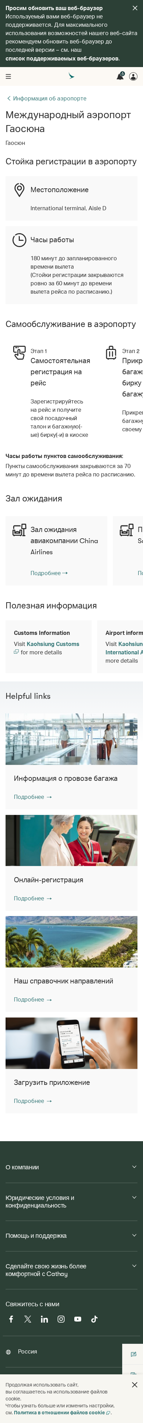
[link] (49, 573)
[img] (135, 8)
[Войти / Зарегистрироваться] (133, 76)
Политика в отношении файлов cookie (59, 1412)
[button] (33, 797)
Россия (27, 1351)
